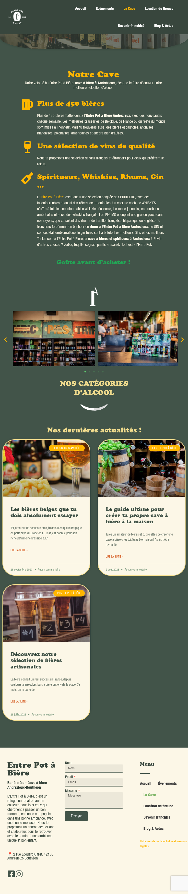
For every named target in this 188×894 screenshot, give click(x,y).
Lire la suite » (19, 550)
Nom (68, 762)
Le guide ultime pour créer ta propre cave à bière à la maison (137, 516)
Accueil (80, 8)
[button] (5, 339)
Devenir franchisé (131, 25)
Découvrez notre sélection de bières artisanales (36, 661)
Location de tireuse (159, 8)
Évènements (105, 8)
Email (69, 776)
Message (71, 790)
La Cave (129, 8)
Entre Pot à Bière (52, 197)
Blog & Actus (163, 25)
